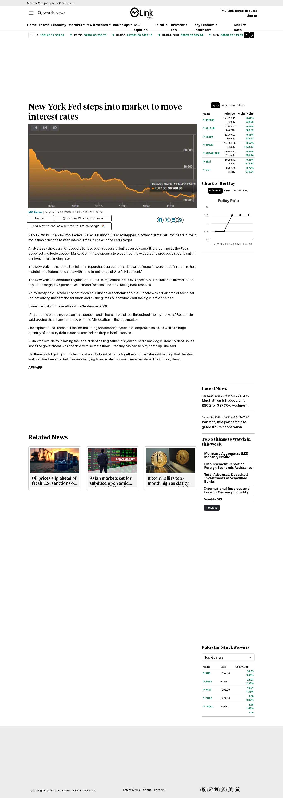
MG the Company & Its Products (49, 3)
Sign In (252, 16)
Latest (44, 25)
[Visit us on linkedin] (217, 789)
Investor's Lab (179, 27)
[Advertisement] (141, 68)
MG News (35, 212)
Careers (159, 790)
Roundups (121, 25)
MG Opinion (141, 27)
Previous (212, 508)
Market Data (240, 27)
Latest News (131, 790)
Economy (58, 25)
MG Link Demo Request (239, 11)
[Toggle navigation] (31, 13)
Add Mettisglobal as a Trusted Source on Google (66, 226)
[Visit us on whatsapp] (224, 789)
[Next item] (251, 35)
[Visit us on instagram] (230, 789)
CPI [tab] (234, 190)
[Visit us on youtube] (237, 789)
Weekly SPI (213, 499)
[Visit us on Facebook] (203, 789)
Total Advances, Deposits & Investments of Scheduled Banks (226, 478)
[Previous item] (246, 35)
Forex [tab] (224, 105)
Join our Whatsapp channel (85, 218)
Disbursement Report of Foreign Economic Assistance (228, 466)
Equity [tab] (215, 105)
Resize (39, 218)
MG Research (97, 25)
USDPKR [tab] (243, 190)
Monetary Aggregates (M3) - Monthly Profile (227, 455)
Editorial (162, 25)
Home (32, 25)
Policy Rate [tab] (215, 190)
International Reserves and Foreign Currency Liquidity (226, 490)
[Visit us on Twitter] (210, 789)
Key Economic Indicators (205, 27)
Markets (75, 25)
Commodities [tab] (237, 105)
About (147, 790)
